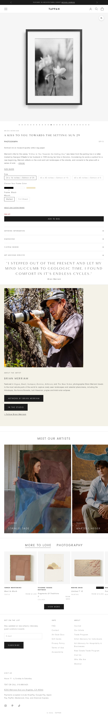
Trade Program (81, 635)
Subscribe (14, 645)
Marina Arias (77, 588)
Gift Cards (56, 639)
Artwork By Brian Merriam (24, 398)
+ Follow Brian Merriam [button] (15, 414)
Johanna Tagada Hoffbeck (45, 589)
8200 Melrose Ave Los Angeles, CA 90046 (23, 690)
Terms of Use (58, 648)
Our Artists (79, 630)
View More (54, 607)
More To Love (38, 545)
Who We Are (80, 659)
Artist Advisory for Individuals (88, 639)
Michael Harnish (68, 2)
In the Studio (16, 407)
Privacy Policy (58, 643)
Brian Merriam (11, 131)
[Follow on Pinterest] (12, 705)
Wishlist (78, 664)
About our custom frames (14, 208)
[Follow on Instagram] (5, 705)
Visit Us (77, 655)
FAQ (54, 626)
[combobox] (96, 9)
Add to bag (54, 219)
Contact (55, 630)
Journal (77, 626)
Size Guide (9, 169)
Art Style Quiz (58, 635)
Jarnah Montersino (13, 588)
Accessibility (57, 652)
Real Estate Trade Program (87, 651)
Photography (70, 545)
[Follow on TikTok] (19, 705)
